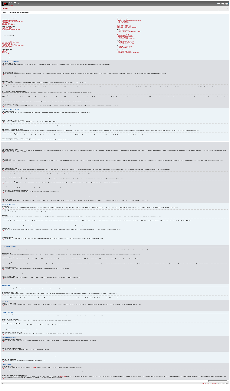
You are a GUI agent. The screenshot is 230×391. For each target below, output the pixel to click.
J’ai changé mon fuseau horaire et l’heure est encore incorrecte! (11, 29)
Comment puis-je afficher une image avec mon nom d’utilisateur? (11, 31)
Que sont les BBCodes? (5, 50)
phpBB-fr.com (117, 385)
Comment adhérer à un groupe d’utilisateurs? (123, 18)
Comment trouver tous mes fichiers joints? (123, 47)
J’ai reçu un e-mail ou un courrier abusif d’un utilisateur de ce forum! (127, 27)
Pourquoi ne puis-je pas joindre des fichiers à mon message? (10, 42)
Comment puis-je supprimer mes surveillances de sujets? (125, 43)
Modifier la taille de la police (227, 8)
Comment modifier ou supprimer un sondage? (8, 40)
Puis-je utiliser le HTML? (5, 51)
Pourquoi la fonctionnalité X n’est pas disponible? (124, 51)
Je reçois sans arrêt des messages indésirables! (124, 26)
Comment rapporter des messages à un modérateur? (9, 44)
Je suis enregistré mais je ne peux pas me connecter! (9, 20)
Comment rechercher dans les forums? (123, 34)
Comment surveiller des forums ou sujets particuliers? (125, 42)
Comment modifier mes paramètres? (7, 27)
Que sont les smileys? (5, 52)
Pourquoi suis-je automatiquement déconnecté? (9, 17)
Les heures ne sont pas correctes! (7, 28)
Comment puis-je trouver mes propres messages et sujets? (126, 38)
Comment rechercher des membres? (122, 37)
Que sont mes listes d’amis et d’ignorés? (123, 30)
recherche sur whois (62, 376)
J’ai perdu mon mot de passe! (6, 19)
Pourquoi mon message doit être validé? (7, 46)
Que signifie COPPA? (5, 22)
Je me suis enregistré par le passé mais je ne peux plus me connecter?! (12, 21)
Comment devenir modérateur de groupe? (123, 19)
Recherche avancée (226, 4)
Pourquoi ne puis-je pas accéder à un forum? (8, 41)
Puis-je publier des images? (6, 53)
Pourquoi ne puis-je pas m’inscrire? (7, 23)
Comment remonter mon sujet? (6, 47)
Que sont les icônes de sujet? (6, 57)
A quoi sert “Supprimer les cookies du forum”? (8, 24)
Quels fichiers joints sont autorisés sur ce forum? (124, 46)
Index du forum (5, 8)
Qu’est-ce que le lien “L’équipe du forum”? (123, 22)
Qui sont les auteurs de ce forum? (122, 50)
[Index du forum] (5, 3)
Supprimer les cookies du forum (212, 383)
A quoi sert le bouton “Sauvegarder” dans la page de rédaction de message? (13, 45)
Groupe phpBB (34, 367)
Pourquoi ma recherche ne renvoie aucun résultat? (124, 35)
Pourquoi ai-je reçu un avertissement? (7, 43)
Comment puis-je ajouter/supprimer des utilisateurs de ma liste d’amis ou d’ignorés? (129, 31)
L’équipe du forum (204, 383)
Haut (3, 65)
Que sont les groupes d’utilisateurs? (122, 17)
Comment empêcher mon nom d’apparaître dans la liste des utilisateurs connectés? (14, 18)
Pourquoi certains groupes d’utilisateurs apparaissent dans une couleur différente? (129, 20)
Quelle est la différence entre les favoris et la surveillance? (125, 41)
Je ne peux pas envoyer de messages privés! (124, 25)
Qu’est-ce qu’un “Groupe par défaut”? (122, 21)
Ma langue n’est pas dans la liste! (6, 30)
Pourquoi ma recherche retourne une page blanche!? (125, 36)
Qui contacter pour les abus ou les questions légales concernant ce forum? (128, 52)
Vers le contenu (11, 5)
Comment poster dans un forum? (6, 36)
